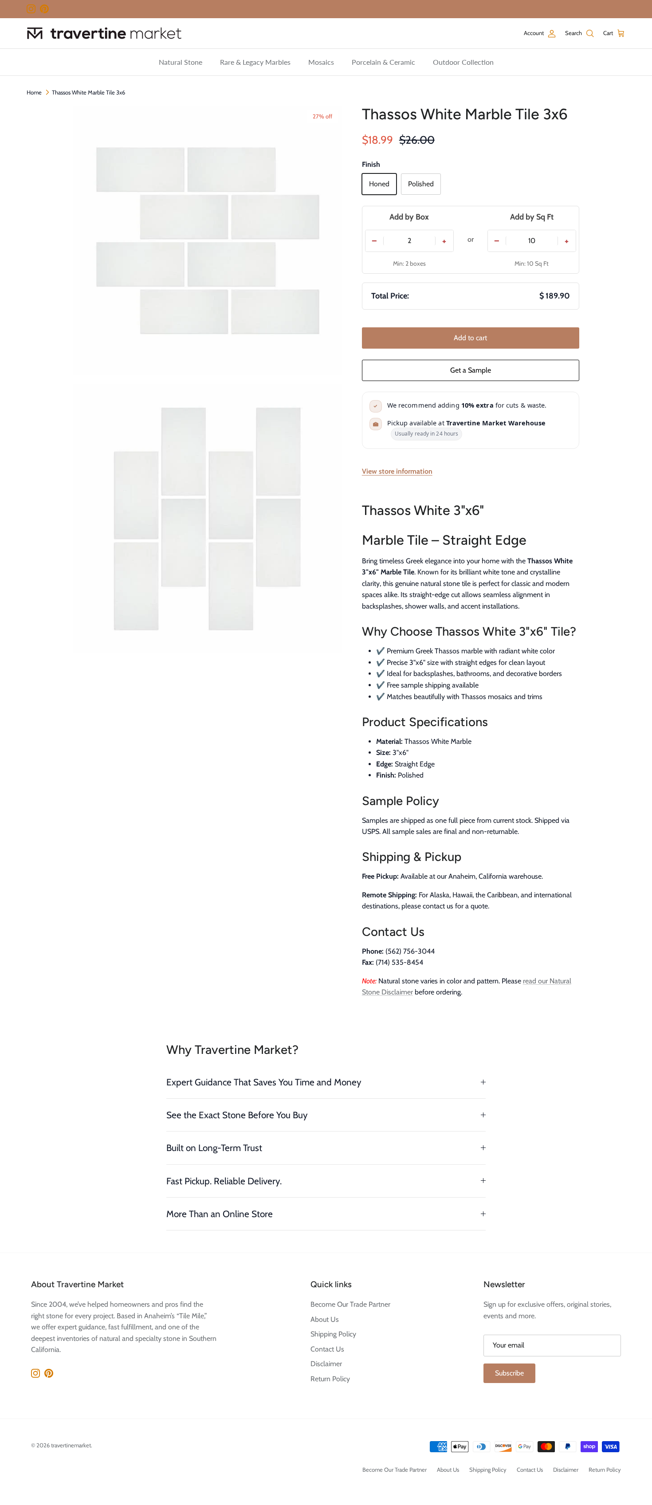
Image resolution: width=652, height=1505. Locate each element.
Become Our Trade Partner (350, 1304)
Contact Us (327, 1349)
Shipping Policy (333, 1334)
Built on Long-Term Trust (214, 1147)
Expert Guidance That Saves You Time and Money (263, 1082)
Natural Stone (180, 62)
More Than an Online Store (219, 1213)
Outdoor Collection (463, 62)
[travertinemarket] (104, 33)
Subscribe (509, 1373)
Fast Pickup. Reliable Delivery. (224, 1181)
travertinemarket (71, 1445)
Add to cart (470, 338)
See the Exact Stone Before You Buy (237, 1114)
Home (34, 92)
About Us (324, 1319)
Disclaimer (326, 1364)
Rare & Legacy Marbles (255, 62)
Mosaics (321, 62)
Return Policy (330, 1379)
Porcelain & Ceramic (383, 62)
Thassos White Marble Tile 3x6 (88, 92)
